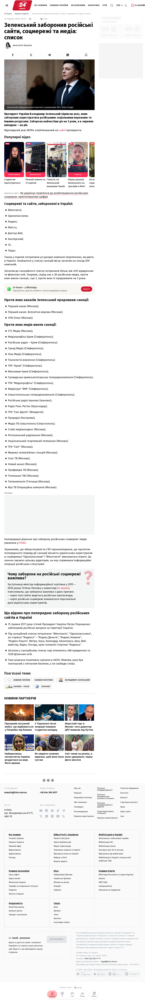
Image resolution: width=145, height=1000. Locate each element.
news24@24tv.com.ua (15, 792)
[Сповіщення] (126, 5)
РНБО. (23, 542)
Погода (12, 857)
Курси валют (15, 878)
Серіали (57, 890)
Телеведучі (78, 807)
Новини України (59, 5)
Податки (13, 890)
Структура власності (129, 802)
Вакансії (123, 798)
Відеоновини (15, 850)
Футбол (57, 911)
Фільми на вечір (61, 882)
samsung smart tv (132, 973)
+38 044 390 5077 (48, 792)
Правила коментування (107, 818)
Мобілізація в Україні (110, 834)
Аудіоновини (15, 854)
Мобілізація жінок (107, 846)
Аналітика (94, 5)
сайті (62, 130)
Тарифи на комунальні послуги (23, 886)
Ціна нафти (14, 874)
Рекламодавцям (81, 812)
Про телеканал (80, 802)
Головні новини (16, 838)
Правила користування (84, 816)
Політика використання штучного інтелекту (105, 796)
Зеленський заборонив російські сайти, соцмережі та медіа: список (61, 14)
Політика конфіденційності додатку (105, 805)
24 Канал (8, 14)
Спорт (57, 903)
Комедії (57, 886)
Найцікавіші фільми (63, 874)
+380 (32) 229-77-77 (92, 958)
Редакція (78, 793)
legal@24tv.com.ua (109, 961)
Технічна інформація (129, 788)
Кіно (56, 871)
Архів (122, 807)
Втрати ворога (60, 861)
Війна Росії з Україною (66, 834)
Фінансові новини (17, 882)
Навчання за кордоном (109, 890)
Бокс (56, 907)
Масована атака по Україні (66, 854)
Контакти (124, 793)
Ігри (104, 5)
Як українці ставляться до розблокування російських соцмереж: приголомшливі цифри (46, 194)
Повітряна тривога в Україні (67, 850)
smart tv (115, 973)
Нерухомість (16, 903)
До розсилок (56, 939)
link (40, 810)
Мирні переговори (62, 846)
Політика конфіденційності (105, 789)
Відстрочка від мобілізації (111, 854)
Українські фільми (62, 878)
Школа (102, 878)
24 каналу (63, 588)
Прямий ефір (15, 846)
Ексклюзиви (78, 5)
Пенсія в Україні (16, 894)
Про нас (77, 788)
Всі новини (40, 5)
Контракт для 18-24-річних (111, 850)
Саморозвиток (105, 886)
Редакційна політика (83, 798)
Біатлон (57, 918)
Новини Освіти (107, 871)
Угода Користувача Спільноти (105, 812)
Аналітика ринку (16, 907)
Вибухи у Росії (60, 857)
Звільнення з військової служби (114, 838)
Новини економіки (19, 871)
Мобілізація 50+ (106, 842)
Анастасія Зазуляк (22, 45)
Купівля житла (15, 911)
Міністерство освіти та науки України (116, 874)
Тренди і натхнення (18, 914)
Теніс (56, 914)
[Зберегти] (86, 55)
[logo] (22, 5)
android (83, 973)
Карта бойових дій (62, 842)
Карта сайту (125, 812)
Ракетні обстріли (61, 838)
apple (99, 973)
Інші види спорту (62, 922)
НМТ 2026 (103, 882)
